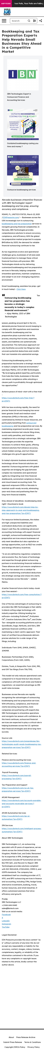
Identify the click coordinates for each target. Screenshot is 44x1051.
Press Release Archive (25, 1037)
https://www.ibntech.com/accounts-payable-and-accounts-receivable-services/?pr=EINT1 (21, 803)
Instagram (6, 924)
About (11, 1037)
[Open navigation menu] (4, 21)
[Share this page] (40, 21)
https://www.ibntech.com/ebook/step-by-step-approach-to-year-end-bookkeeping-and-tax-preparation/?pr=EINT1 (21, 510)
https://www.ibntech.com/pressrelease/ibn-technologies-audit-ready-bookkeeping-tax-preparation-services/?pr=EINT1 (21, 744)
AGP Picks (5, 4)
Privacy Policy (33, 1047)
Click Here (21, 289)
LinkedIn (6, 921)
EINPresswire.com (11, 217)
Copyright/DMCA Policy (15, 1047)
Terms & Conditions (32, 1042)
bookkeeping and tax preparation (17, 224)
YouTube (5, 927)
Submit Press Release (12, 1042)
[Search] (29, 20)
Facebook (6, 914)
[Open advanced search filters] (34, 20)
